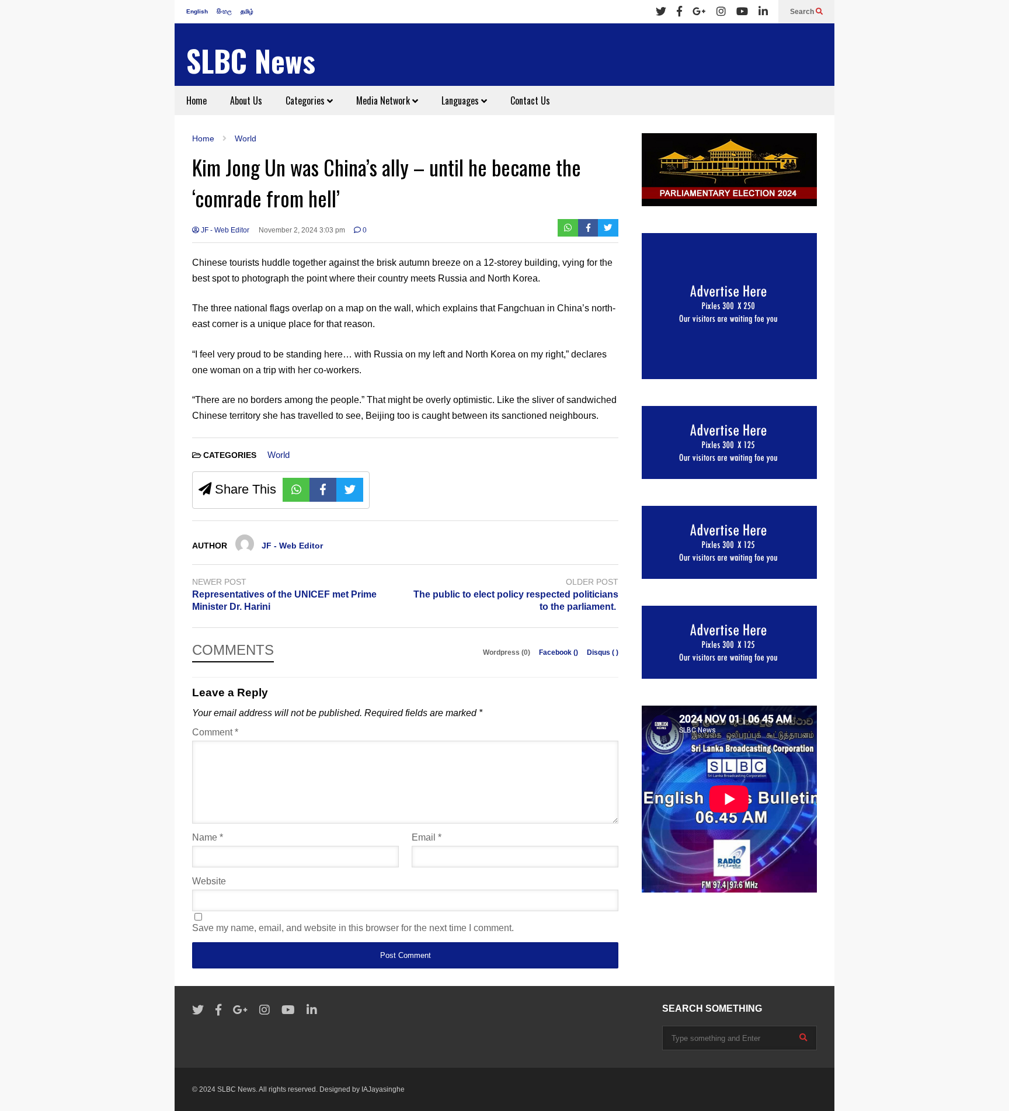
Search (803, 12)
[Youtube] (742, 11)
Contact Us (530, 100)
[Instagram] (721, 11)
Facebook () (559, 652)
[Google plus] (699, 11)
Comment (215, 732)
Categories (306, 100)
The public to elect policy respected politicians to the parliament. (515, 600)
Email (426, 837)
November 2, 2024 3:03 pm (302, 230)
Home (196, 100)
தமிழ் (247, 11)
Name (207, 837)
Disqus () (602, 652)
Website (209, 881)
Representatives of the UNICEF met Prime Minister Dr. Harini (284, 600)
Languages (461, 100)
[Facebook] (679, 11)
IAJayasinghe (383, 1089)
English (197, 11)
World (278, 455)
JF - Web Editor (224, 230)
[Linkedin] (763, 11)
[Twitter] (661, 11)
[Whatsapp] (568, 228)
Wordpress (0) (507, 652)
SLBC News (250, 60)
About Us (246, 100)
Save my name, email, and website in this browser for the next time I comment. (353, 928)
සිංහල (224, 11)
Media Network (384, 100)
